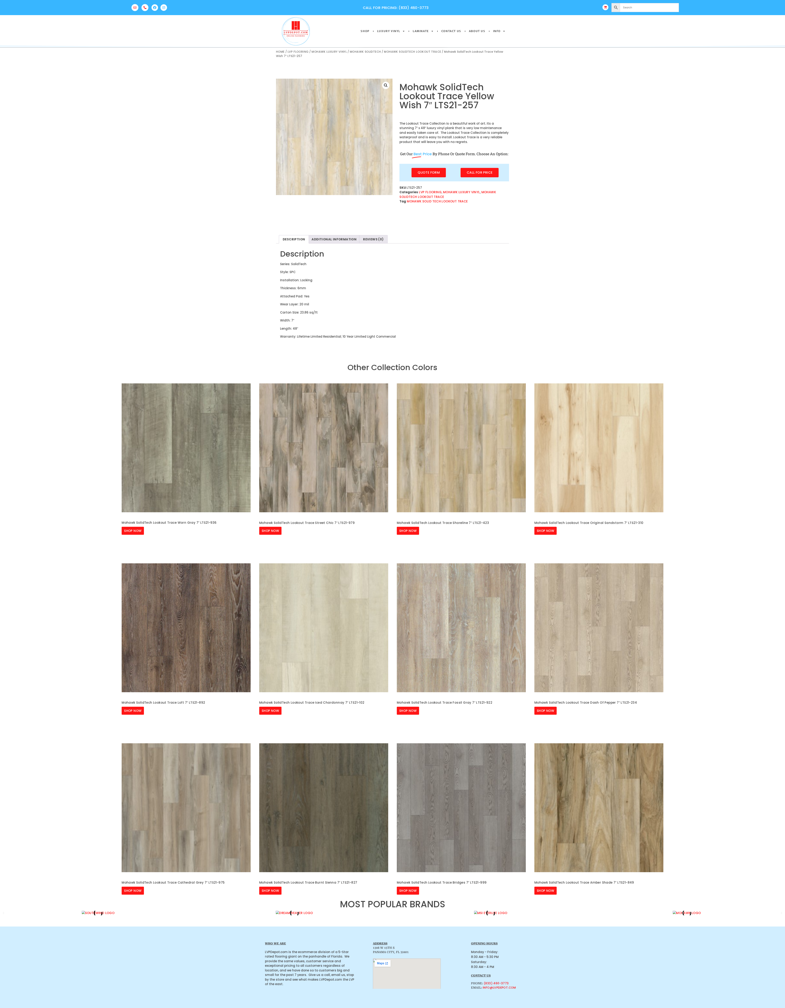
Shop (365, 31)
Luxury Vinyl (388, 31)
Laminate (421, 31)
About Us (477, 31)
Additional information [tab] (334, 239)
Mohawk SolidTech (365, 52)
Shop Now (132, 531)
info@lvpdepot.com (499, 988)
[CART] (605, 7)
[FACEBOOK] (154, 7)
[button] (385, 85)
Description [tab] (294, 239)
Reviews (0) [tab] (373, 239)
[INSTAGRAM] (163, 7)
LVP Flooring (298, 52)
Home (280, 52)
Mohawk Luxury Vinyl (329, 52)
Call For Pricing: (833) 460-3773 (396, 7)
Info (497, 31)
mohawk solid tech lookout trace (437, 201)
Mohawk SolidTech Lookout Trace (412, 52)
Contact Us (451, 31)
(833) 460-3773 (496, 983)
